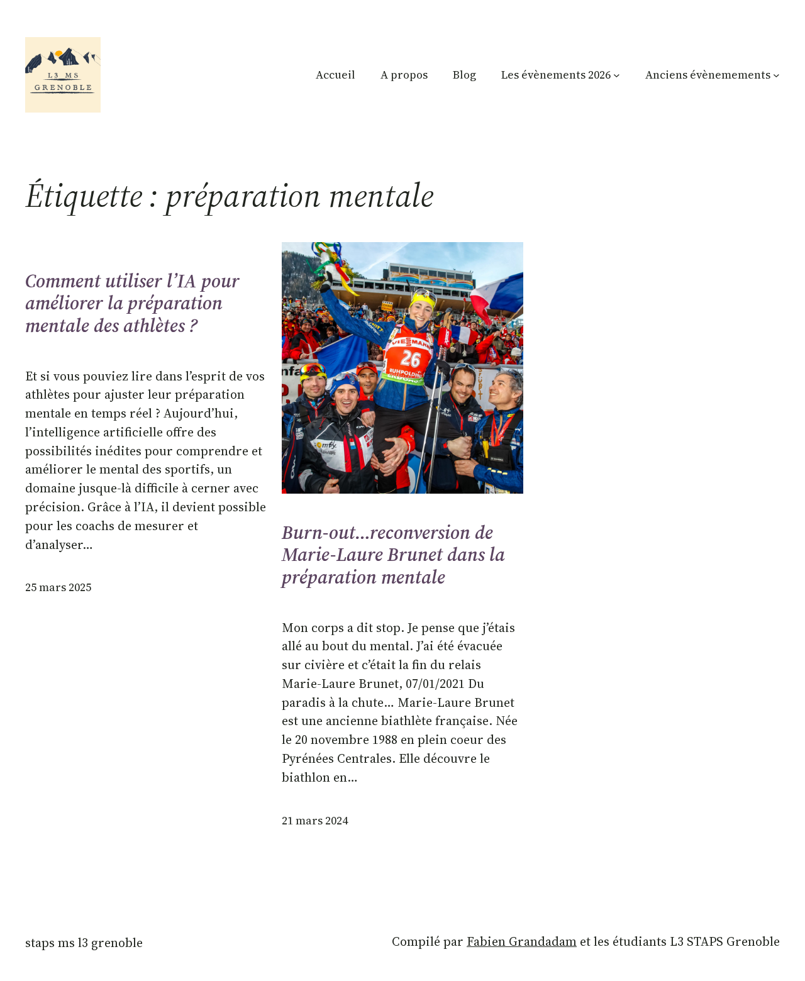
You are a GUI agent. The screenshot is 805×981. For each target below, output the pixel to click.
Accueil (335, 74)
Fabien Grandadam (522, 941)
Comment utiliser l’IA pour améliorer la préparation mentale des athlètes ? (132, 303)
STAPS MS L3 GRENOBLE (84, 942)
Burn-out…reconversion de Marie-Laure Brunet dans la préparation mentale (393, 555)
